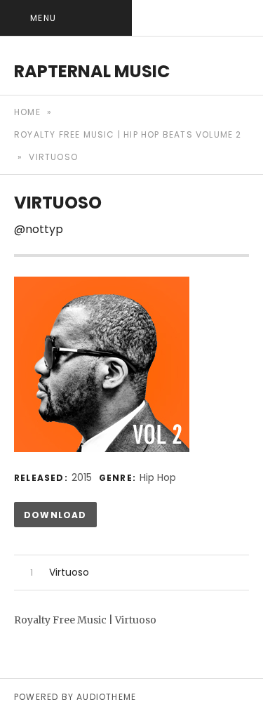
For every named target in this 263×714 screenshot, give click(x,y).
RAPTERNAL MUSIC (92, 71)
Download (55, 515)
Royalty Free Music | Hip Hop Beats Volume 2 (128, 134)
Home (27, 112)
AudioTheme (106, 697)
